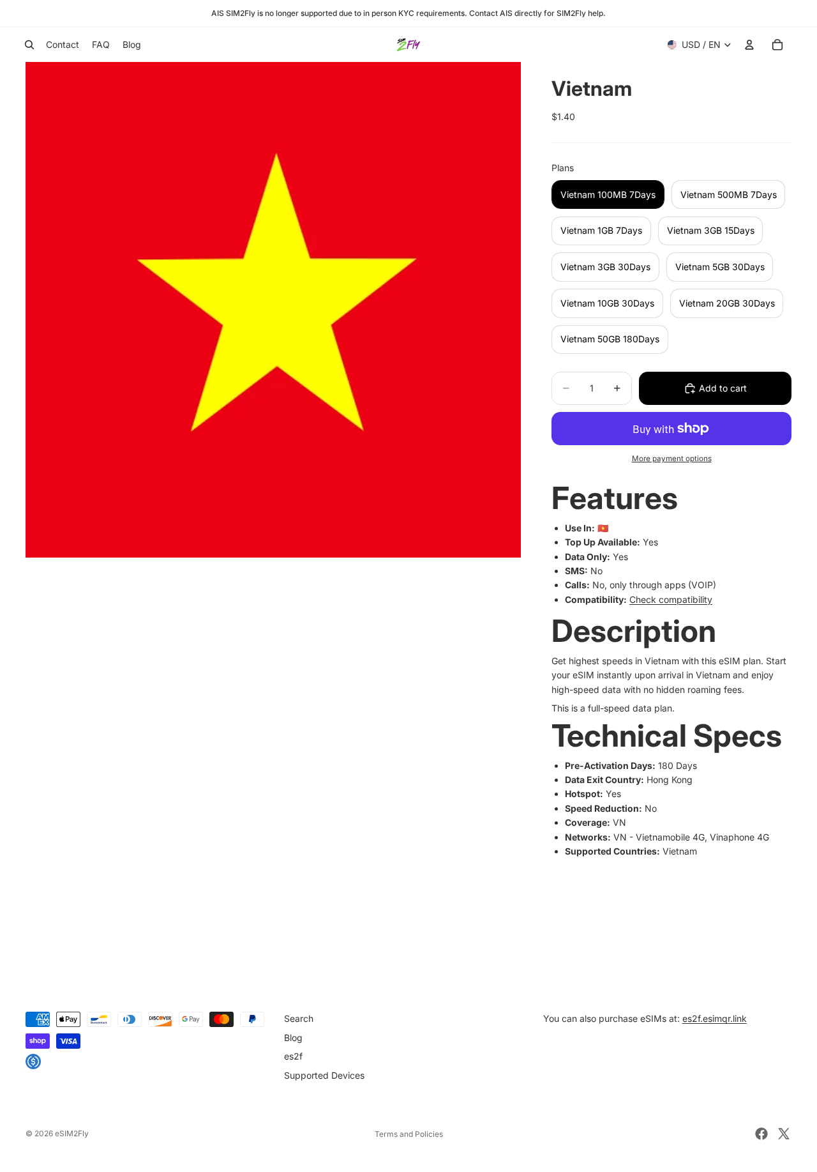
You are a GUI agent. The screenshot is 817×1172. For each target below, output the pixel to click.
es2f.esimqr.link (714, 1018)
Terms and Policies (409, 1134)
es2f (293, 1056)
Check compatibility (670, 599)
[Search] (29, 45)
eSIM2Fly (72, 1133)
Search (298, 1018)
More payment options (672, 458)
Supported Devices (324, 1075)
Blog (293, 1037)
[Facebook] (761, 1133)
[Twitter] (783, 1133)
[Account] (749, 45)
